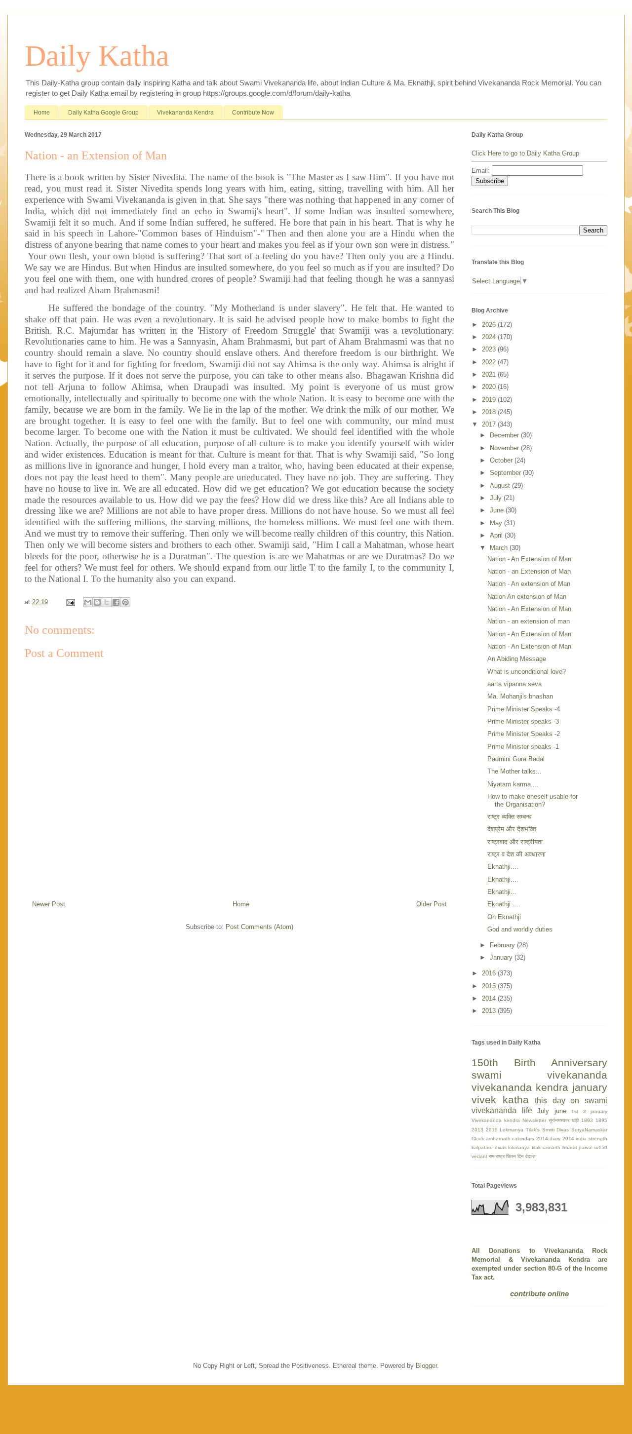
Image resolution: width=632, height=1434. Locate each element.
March (500, 547)
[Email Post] (70, 602)
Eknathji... (501, 891)
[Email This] (88, 602)
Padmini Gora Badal (516, 759)
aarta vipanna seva (514, 684)
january (589, 1087)
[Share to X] (107, 602)
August (501, 485)
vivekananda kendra (520, 1087)
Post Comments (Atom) (259, 926)
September (506, 472)
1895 (601, 1120)
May (497, 523)
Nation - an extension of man (528, 621)
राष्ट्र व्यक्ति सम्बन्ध (509, 816)
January (502, 957)
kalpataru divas (489, 1147)
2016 (490, 973)
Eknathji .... (503, 904)
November (505, 448)
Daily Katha (97, 55)
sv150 (600, 1147)
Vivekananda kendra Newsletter (509, 1120)
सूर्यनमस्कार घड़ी (564, 1120)
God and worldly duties (520, 929)
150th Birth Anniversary (539, 1062)
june (560, 1111)
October (502, 460)
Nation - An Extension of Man (529, 559)
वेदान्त (530, 1156)
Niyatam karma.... (513, 784)
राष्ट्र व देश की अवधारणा (516, 854)
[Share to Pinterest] (125, 602)
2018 (490, 412)
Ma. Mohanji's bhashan (520, 696)
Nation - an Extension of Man (529, 571)
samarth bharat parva (567, 1147)
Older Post (431, 904)
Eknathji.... (502, 866)
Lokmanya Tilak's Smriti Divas (534, 1129)
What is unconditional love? (526, 671)
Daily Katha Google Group (103, 112)
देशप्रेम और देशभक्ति (511, 829)
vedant (479, 1156)
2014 (490, 998)
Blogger (426, 1365)
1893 (587, 1120)
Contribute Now (253, 112)
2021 (490, 374)
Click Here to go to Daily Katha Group (525, 153)
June (498, 510)
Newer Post (48, 904)
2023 (490, 349)
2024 (490, 337)
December (505, 435)
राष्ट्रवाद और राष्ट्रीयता (515, 842)
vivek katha (500, 1099)
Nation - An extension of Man (528, 583)
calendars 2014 (530, 1138)
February (503, 945)
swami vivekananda (539, 1075)
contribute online (539, 1293)
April (497, 535)
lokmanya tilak (524, 1147)
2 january (595, 1111)
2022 (490, 362)
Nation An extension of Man (526, 596)
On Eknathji (504, 917)
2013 (490, 1010)
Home (42, 112)
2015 (490, 986)
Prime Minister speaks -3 (523, 721)
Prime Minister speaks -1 (523, 746)
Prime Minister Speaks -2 (523, 733)
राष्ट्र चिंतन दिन (510, 1156)
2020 (490, 386)
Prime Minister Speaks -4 (523, 709)
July (497, 498)
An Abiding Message (516, 658)
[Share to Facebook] (116, 602)
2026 (490, 324)
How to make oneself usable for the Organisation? (532, 800)
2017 (490, 424)
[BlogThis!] (97, 602)
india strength (591, 1138)
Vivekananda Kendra (185, 112)
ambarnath (498, 1138)
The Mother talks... (514, 771)
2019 (490, 399)
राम (491, 1156)
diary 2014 (562, 1138)
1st (574, 1111)
